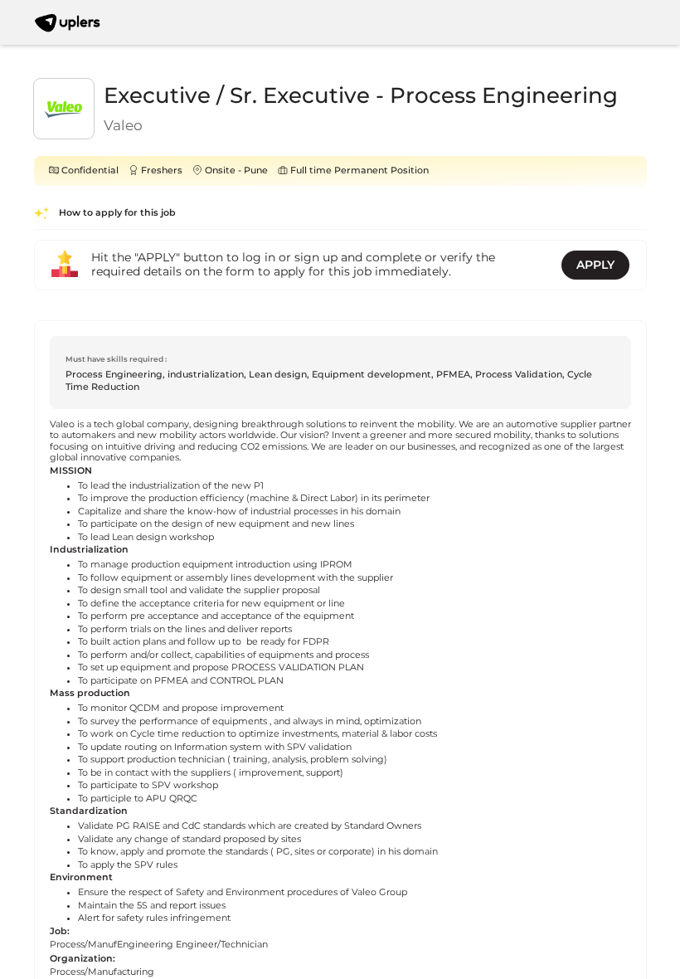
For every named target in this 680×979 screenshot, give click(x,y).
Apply (595, 264)
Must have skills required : (116, 358)
